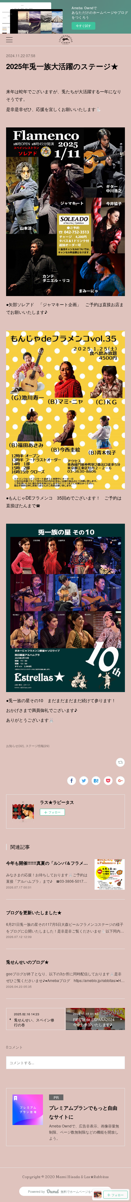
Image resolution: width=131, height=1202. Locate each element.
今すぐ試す (83, 26)
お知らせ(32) (15, 746)
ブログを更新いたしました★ (34, 912)
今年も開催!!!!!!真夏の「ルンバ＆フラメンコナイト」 (57, 863)
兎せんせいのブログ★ (27, 962)
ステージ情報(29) (37, 746)
